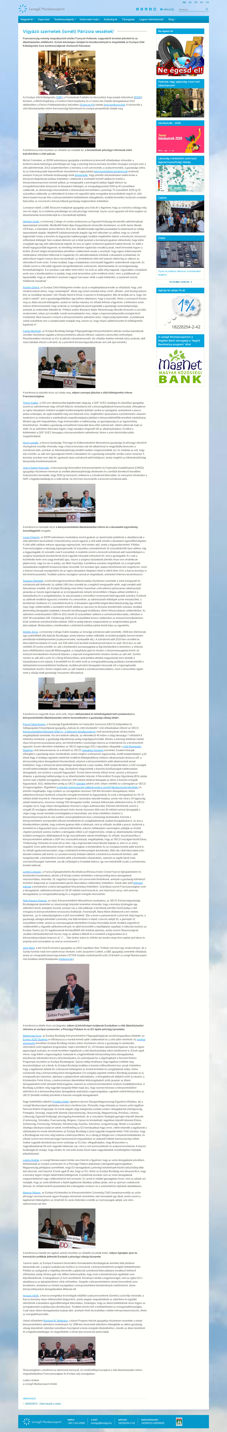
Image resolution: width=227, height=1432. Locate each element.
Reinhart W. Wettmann (55, 1320)
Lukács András (31, 1160)
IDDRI (138, 97)
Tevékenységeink (64, 19)
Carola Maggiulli (32, 331)
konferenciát (66, 959)
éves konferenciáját (114, 104)
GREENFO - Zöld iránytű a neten (43, 1403)
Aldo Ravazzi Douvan (35, 900)
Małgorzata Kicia (32, 1035)
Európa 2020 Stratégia (35, 1039)
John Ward (29, 948)
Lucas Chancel (31, 537)
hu (184, 2)
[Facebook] (138, 9)
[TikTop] (151, 9)
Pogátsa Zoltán (60, 1101)
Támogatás (128, 19)
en (195, 2)
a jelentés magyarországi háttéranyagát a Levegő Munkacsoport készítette (97, 787)
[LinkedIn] (146, 9)
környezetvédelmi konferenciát (111, 171)
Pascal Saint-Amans (34, 724)
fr (207, 2)
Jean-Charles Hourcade (36, 468)
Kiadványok (110, 19)
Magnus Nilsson (32, 1192)
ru (201, 2)
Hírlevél (168, 9)
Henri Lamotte (30, 442)
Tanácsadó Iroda (88, 19)
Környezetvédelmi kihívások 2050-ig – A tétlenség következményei (59, 731)
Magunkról (27, 19)
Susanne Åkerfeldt (33, 581)
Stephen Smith (31, 221)
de (190, 2)
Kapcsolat (43, 19)
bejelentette (81, 175)
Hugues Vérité (31, 1295)
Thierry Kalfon (30, 403)
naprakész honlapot (92, 750)
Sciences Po (87, 104)
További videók (179, 282)
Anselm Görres (31, 287)
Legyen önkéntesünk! (151, 19)
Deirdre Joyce (30, 632)
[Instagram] (142, 9)
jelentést (80, 783)
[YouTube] (155, 9)
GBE (59, 97)
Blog (171, 19)
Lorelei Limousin (32, 872)
